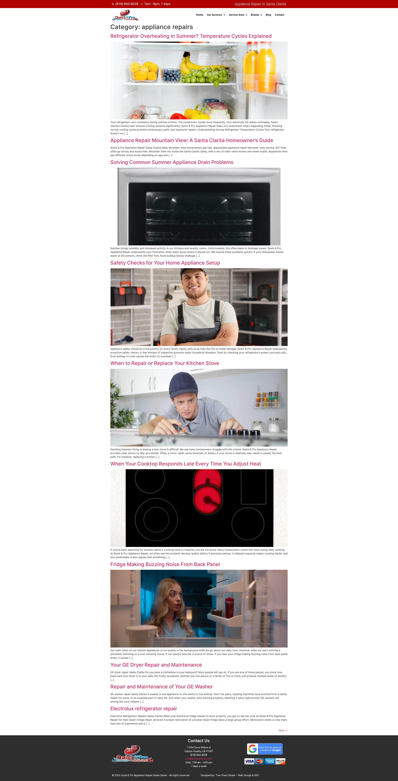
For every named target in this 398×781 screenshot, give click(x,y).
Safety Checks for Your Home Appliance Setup (165, 263)
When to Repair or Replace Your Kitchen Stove (164, 363)
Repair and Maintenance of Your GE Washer (161, 687)
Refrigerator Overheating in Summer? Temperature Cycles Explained (191, 36)
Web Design (244, 775)
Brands (255, 14)
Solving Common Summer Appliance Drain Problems (171, 162)
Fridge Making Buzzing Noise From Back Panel (165, 564)
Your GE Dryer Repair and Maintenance (156, 665)
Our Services (214, 14)
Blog (268, 14)
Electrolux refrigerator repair (143, 708)
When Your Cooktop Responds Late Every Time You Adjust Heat (185, 464)
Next (283, 730)
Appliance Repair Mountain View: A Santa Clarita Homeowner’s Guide (191, 140)
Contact (279, 14)
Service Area (236, 14)
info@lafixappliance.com (198, 758)
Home (199, 14)
